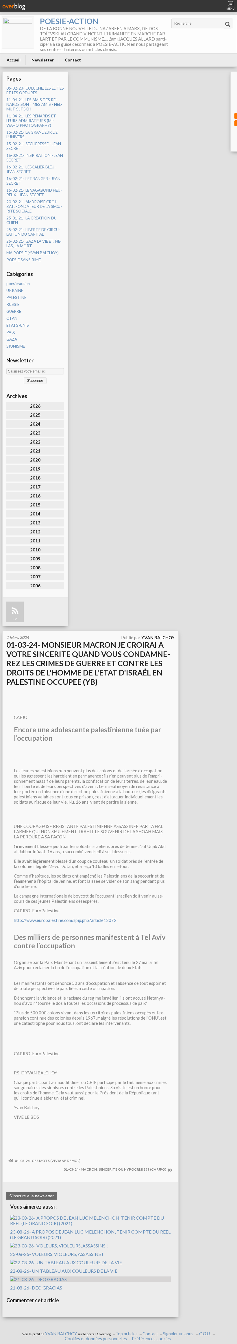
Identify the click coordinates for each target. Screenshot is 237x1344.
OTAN (11, 318)
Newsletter (43, 59)
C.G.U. (205, 1333)
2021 (35, 450)
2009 (35, 558)
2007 (35, 576)
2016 (35, 495)
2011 (35, 540)
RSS (15, 619)
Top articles (127, 1333)
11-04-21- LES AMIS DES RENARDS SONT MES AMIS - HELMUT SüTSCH (34, 104)
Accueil (14, 59)
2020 (35, 459)
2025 (35, 414)
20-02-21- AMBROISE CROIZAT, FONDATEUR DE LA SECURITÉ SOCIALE (34, 206)
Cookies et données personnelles (96, 1338)
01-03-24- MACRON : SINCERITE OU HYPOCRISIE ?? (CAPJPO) (115, 1169)
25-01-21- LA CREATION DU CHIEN (31, 220)
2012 (35, 531)
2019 (35, 468)
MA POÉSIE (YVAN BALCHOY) (32, 252)
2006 (35, 585)
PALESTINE (16, 297)
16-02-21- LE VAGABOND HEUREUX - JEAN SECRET (34, 192)
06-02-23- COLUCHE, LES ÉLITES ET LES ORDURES (35, 90)
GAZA (11, 339)
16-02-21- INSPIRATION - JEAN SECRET (34, 157)
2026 (35, 405)
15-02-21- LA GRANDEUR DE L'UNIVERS (32, 134)
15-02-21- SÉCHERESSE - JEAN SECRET (33, 146)
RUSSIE (12, 304)
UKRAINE (14, 290)
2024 (35, 423)
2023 (35, 432)
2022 (35, 441)
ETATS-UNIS (17, 325)
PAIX (10, 332)
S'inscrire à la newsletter (31, 1196)
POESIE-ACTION (69, 21)
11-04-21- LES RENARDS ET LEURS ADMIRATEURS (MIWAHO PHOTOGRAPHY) (31, 121)
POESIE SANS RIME (23, 259)
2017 (35, 486)
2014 (35, 513)
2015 (35, 504)
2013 (35, 522)
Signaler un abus (178, 1333)
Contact (73, 59)
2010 (35, 549)
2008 (35, 567)
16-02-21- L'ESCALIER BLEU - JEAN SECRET (31, 169)
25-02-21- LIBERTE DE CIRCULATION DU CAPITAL (33, 232)
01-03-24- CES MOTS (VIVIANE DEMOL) (47, 1160)
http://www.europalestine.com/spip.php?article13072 (65, 920)
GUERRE (13, 311)
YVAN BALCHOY (61, 1333)
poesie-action (18, 283)
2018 (35, 477)
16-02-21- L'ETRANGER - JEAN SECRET (33, 181)
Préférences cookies (151, 1338)
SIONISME (15, 346)
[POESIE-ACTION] (18, 32)
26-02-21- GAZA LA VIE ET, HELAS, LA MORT (34, 243)
